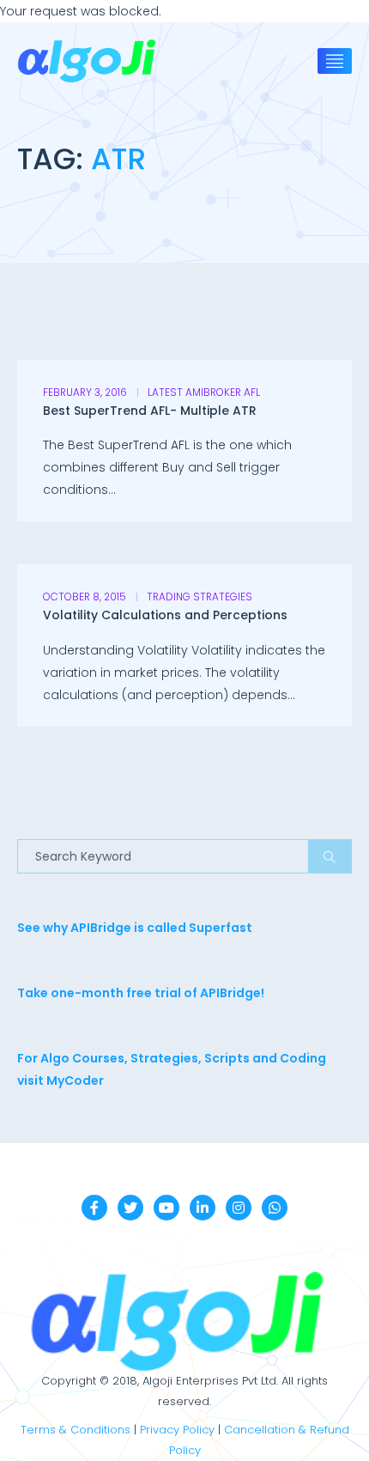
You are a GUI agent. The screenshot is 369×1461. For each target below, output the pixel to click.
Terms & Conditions (75, 1429)
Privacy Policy (177, 1429)
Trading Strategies (199, 597)
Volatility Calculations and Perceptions (165, 615)
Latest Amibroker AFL (204, 392)
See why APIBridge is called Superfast (134, 927)
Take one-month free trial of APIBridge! (140, 992)
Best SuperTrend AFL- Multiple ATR (150, 410)
